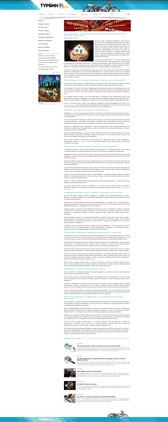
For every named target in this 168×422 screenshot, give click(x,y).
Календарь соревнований (45, 37)
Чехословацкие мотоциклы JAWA (46, 58)
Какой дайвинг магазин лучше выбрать (89, 371)
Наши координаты (43, 50)
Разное (58, 421)
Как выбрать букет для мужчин (87, 384)
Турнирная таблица (43, 34)
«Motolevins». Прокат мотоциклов (46, 55)
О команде (84, 14)
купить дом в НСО (82, 141)
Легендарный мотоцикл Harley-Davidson (48, 60)
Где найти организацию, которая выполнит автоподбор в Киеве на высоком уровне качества (101, 359)
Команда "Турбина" (44, 24)
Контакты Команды (43, 47)
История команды (43, 30)
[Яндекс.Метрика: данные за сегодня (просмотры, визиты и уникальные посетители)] (125, 418)
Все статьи (55, 72)
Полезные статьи (43, 27)
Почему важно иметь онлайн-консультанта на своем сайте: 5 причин (98, 346)
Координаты (96, 14)
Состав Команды (43, 44)
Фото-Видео (72, 14)
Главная (41, 14)
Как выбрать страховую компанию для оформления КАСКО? (96, 397)
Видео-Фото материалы (45, 40)
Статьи (61, 14)
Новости (51, 14)
